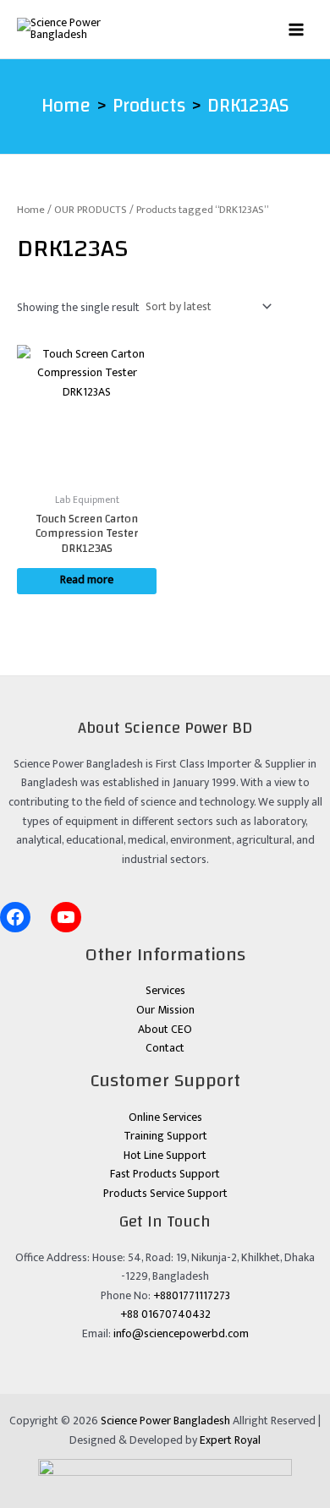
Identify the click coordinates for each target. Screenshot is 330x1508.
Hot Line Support (165, 1155)
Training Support (165, 1136)
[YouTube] (66, 917)
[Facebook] (15, 917)
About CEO (165, 1029)
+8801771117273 (191, 1296)
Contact (165, 1048)
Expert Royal (230, 1440)
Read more (86, 580)
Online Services (165, 1117)
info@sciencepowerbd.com (181, 1334)
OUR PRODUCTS (90, 210)
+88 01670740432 (165, 1314)
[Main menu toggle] (296, 29)
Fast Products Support (165, 1174)
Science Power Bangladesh (165, 1421)
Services (165, 990)
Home (31, 210)
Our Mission (165, 1010)
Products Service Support (165, 1193)
